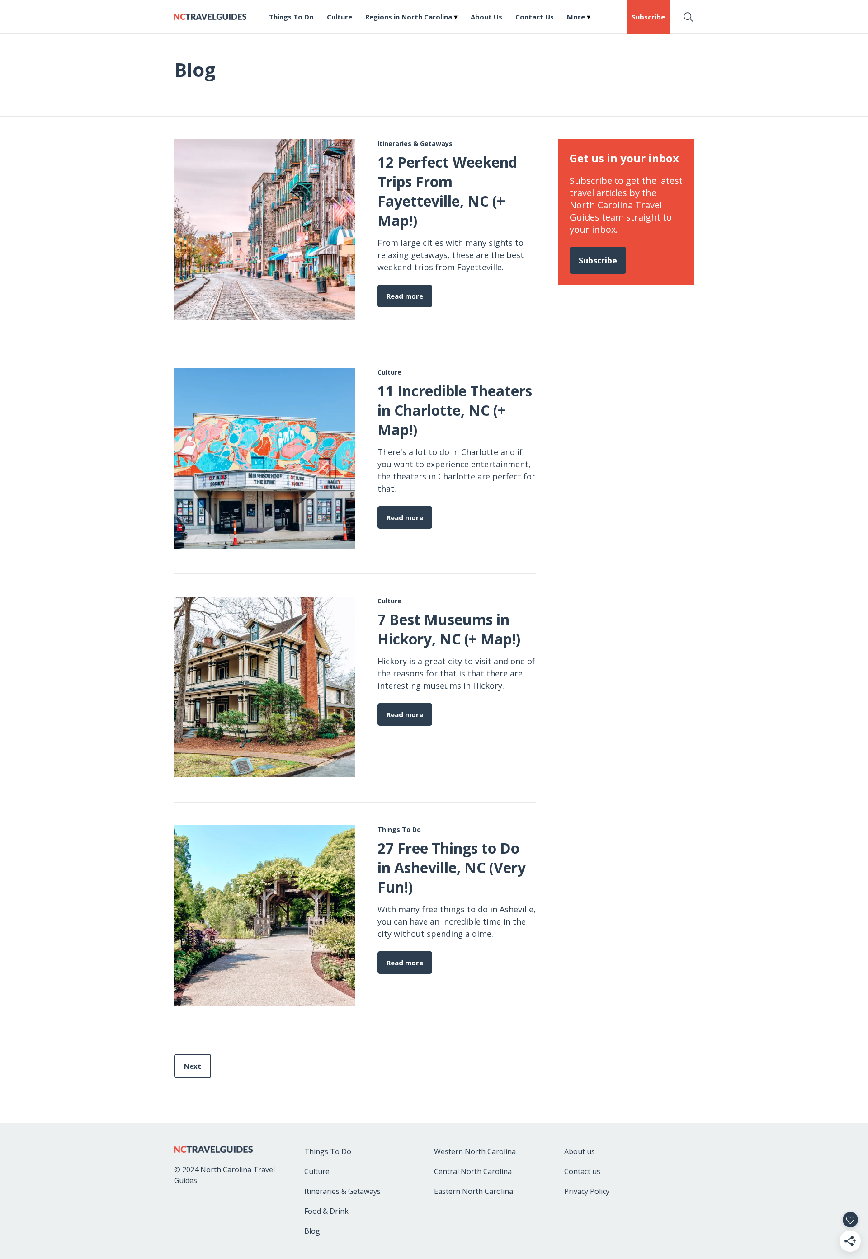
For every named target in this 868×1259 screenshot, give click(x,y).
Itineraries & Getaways (342, 1191)
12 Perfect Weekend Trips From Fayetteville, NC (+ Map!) (447, 191)
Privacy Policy (586, 1191)
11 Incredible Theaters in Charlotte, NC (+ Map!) (454, 410)
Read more (405, 296)
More (576, 16)
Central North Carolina (473, 1171)
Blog (312, 1231)
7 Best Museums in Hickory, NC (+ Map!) (448, 629)
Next (192, 1066)
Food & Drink (326, 1211)
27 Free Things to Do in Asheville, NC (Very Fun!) (451, 867)
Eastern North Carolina (473, 1191)
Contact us (582, 1171)
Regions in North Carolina (408, 16)
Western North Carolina (475, 1151)
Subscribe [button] (648, 16)
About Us (486, 16)
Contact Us (534, 16)
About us (579, 1151)
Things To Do (291, 16)
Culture (339, 16)
